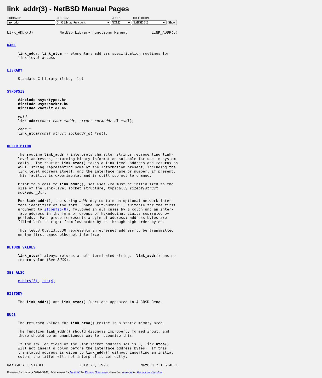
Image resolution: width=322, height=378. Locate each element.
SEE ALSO (16, 272)
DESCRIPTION (19, 146)
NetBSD (75, 372)
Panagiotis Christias (150, 372)
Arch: (118, 18)
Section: (64, 18)
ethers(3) (28, 281)
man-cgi (127, 372)
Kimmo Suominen (96, 372)
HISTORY (14, 294)
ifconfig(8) (56, 209)
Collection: (141, 18)
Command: (15, 18)
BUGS (11, 315)
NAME (11, 45)
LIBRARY (14, 70)
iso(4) (48, 281)
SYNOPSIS (16, 91)
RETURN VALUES (21, 247)
